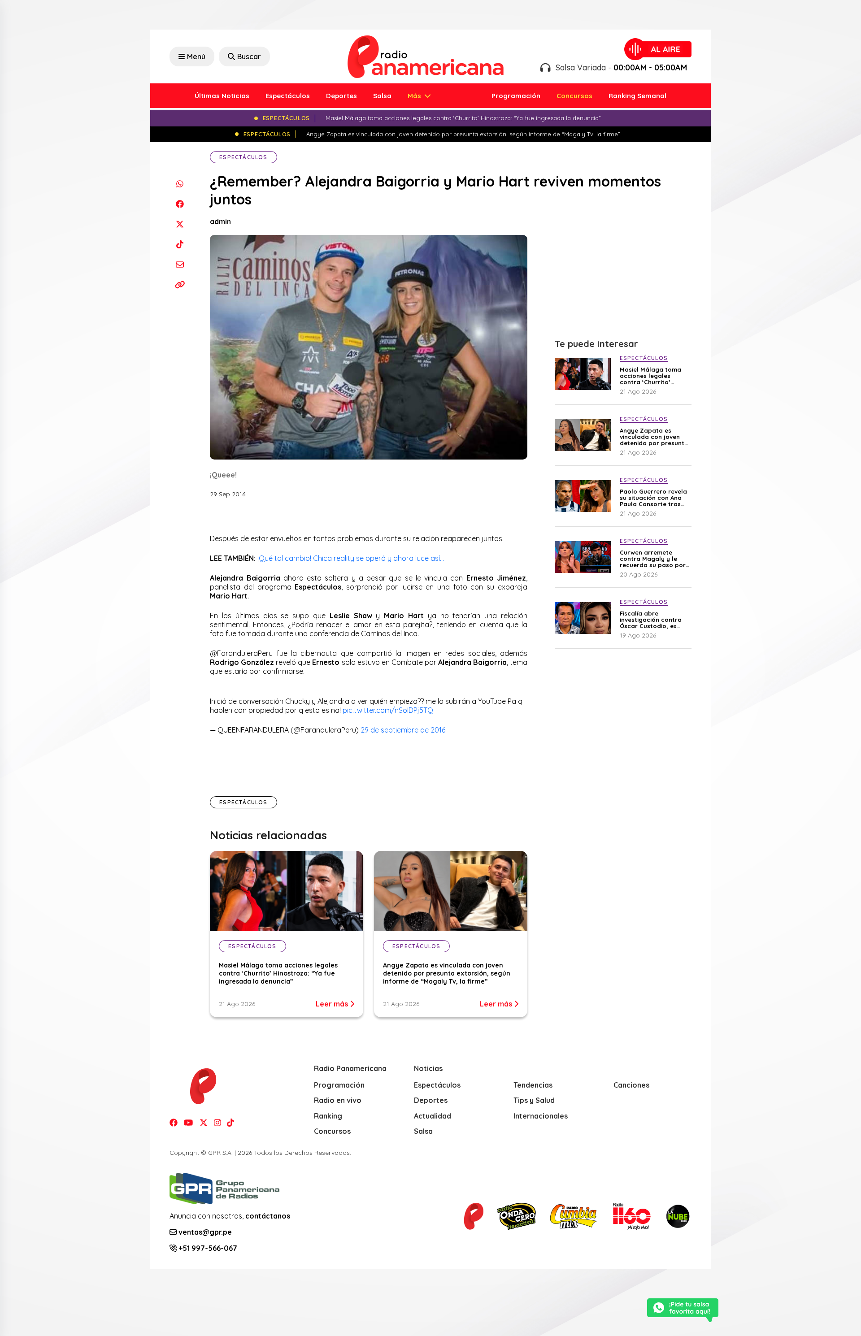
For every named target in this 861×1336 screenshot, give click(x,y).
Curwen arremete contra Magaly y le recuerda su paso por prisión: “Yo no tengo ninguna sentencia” (653, 558)
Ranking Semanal (637, 95)
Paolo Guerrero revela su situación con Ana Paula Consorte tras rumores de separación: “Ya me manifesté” (653, 497)
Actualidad (432, 1115)
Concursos (574, 95)
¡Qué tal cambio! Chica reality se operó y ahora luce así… (350, 558)
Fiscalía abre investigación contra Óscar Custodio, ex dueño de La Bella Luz (653, 619)
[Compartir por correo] (180, 264)
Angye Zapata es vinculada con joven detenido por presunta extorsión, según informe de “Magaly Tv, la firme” (446, 973)
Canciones (631, 1084)
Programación (515, 95)
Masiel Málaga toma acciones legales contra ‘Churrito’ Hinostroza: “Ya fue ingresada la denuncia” (278, 973)
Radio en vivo (337, 1100)
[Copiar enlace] (180, 284)
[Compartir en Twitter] (180, 224)
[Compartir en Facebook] (180, 204)
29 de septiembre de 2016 (403, 729)
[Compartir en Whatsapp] (180, 184)
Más (415, 95)
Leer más (333, 1003)
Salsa (382, 95)
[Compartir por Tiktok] (180, 244)
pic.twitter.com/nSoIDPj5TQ (388, 710)
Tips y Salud (534, 1100)
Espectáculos (287, 95)
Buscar (249, 56)
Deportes (341, 95)
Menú (196, 56)
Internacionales (540, 1115)
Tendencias (532, 1084)
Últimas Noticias (222, 95)
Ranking (328, 1115)
